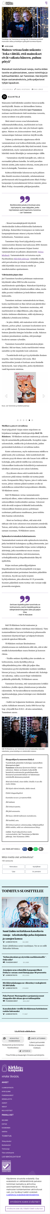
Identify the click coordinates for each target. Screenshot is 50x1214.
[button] (24, 849)
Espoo (4, 1124)
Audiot (4, 1103)
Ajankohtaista (7, 1088)
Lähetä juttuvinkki (38, 1038)
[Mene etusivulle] (12, 1069)
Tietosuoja (5, 1149)
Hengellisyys (7, 1099)
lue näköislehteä (10, 1156)
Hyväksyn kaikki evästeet (25, 1202)
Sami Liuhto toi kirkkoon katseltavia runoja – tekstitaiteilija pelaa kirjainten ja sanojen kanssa (24, 935)
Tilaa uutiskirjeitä (8, 1153)
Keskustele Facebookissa (14, 1039)
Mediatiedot (6, 1145)
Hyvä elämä (6, 1091)
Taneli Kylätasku (23, 89)
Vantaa (4, 1131)
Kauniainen (6, 1128)
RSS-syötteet (7, 1110)
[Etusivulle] (8, 3)
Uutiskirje (26, 1051)
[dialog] (25, 1194)
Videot (4, 1107)
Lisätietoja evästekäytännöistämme (22, 1195)
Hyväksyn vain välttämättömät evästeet (25, 1209)
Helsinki (5, 1120)
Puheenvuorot (7, 1095)
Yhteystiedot (6, 1141)
